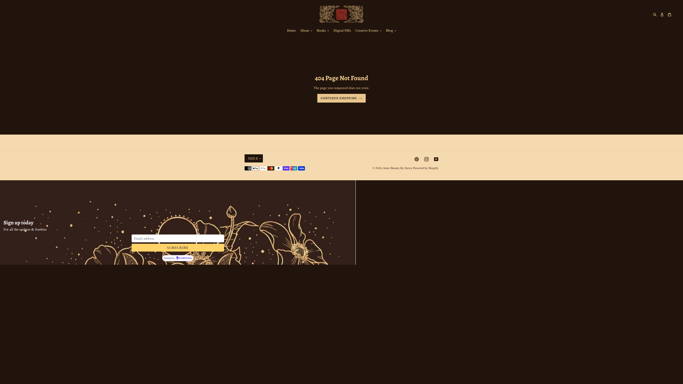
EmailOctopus (185, 258)
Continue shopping (339, 98)
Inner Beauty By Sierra (397, 168)
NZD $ (253, 158)
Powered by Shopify (425, 168)
